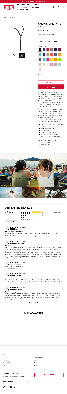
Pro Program (6, 360)
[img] (14, 227)
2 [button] (31, 302)
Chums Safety (6, 362)
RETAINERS (21, 4)
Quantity (41, 74)
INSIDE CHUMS (22, 10)
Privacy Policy (37, 365)
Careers (5, 354)
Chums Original (11, 17)
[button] (42, 31)
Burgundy (59, 49)
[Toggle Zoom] (18, 37)
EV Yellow (51, 59)
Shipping (40, 34)
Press (4, 365)
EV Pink (48, 59)
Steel (48, 64)
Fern (59, 64)
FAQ (35, 360)
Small (55, 41)
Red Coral (51, 54)
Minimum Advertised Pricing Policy (42, 368)
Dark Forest (40, 59)
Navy (55, 49)
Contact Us (37, 354)
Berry (51, 64)
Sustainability (37, 362)
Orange (40, 64)
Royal (44, 49)
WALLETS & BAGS (32, 4)
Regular (42, 41)
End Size (41, 38)
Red (48, 49)
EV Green (59, 59)
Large (48, 41)
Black (40, 49)
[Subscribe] (27, 382)
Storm (40, 69)
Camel (48, 54)
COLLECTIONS (33, 7)
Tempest (40, 54)
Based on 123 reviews (11, 214)
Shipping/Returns (38, 357)
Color (42, 46)
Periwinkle (55, 54)
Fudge (55, 64)
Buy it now (51, 87)
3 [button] (33, 302)
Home (4, 17)
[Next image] (32, 56)
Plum (44, 54)
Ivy (44, 64)
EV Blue (44, 59)
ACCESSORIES (22, 7)
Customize (5, 357)
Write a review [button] (57, 212)
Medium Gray (51, 49)
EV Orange (55, 59)
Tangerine (59, 54)
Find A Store (49, 374)
